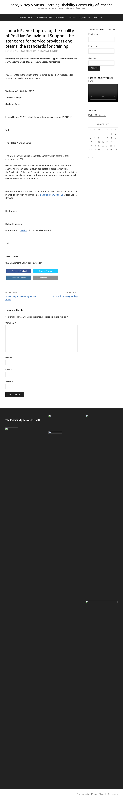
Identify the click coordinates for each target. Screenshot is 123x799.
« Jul (90, 157)
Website (9, 381)
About (96, 17)
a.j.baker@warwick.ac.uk (51, 195)
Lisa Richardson (27, 51)
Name (8, 357)
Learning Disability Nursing (50, 17)
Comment (10, 323)
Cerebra (23, 230)
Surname (92, 58)
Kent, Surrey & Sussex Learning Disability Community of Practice (61, 5)
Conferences (23, 17)
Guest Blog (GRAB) (78, 17)
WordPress (92, 794)
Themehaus (113, 794)
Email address (94, 34)
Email (8, 369)
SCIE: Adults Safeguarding (65, 296)
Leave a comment (49, 51)
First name (93, 46)
